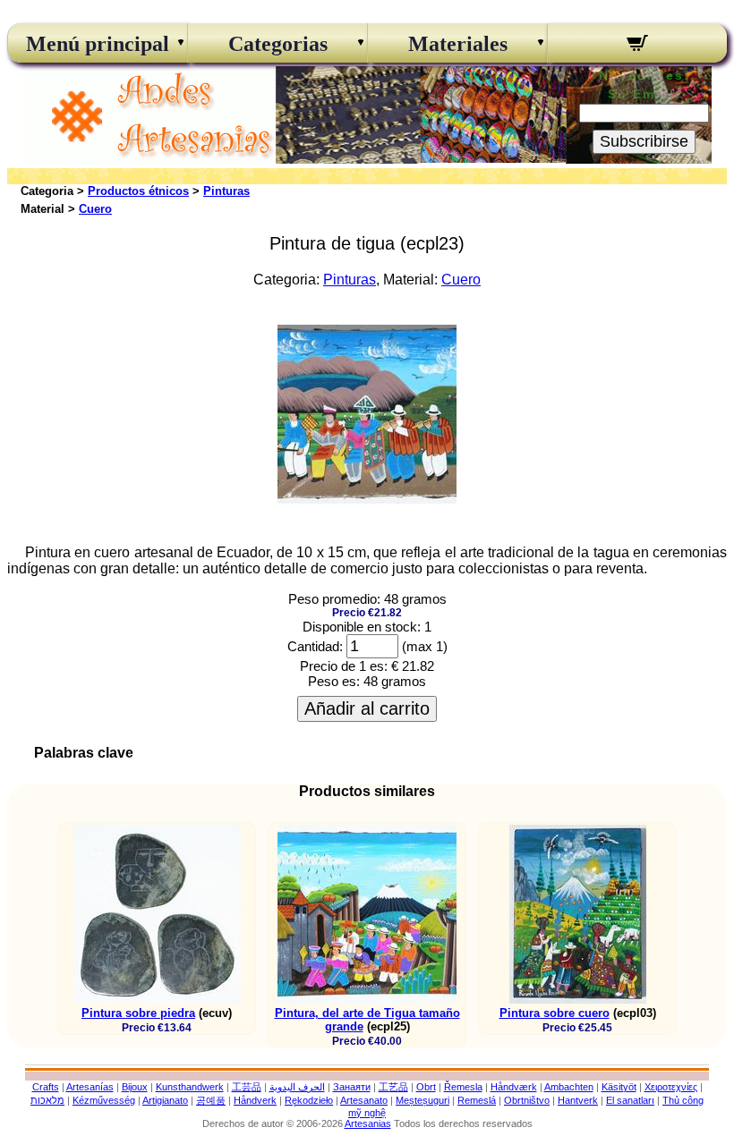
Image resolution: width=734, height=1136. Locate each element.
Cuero (95, 209)
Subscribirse (644, 141)
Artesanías (90, 1086)
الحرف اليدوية (297, 1086)
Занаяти (352, 1086)
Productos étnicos (138, 191)
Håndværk (514, 1086)
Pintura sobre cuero (554, 1013)
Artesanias (368, 1123)
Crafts (45, 1086)
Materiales (458, 43)
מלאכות (47, 1100)
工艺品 (393, 1086)
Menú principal (97, 43)
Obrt (426, 1086)
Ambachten (568, 1086)
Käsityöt (619, 1086)
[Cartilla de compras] (637, 45)
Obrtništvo (527, 1100)
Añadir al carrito (367, 708)
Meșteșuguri (422, 1100)
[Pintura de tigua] (367, 498)
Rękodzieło (309, 1100)
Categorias (278, 43)
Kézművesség (104, 1100)
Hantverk (578, 1100)
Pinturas (226, 191)
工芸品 (246, 1086)
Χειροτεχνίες (670, 1086)
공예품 (211, 1100)
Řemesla (463, 1086)
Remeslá (476, 1100)
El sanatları (630, 1100)
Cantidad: (315, 646)
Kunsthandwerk (190, 1086)
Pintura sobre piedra (138, 1013)
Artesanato (364, 1100)
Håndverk (255, 1100)
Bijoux (135, 1086)
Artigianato (165, 1100)
